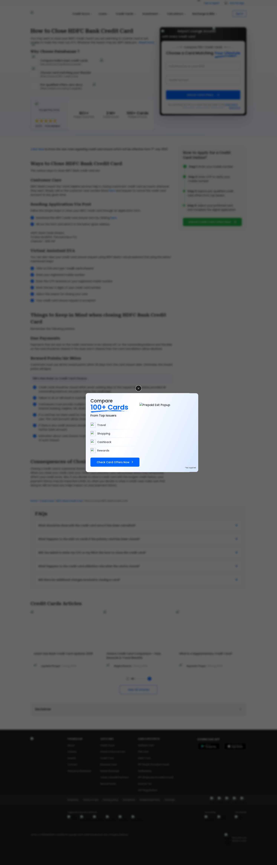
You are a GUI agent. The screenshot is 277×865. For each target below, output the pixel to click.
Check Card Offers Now (113, 462)
